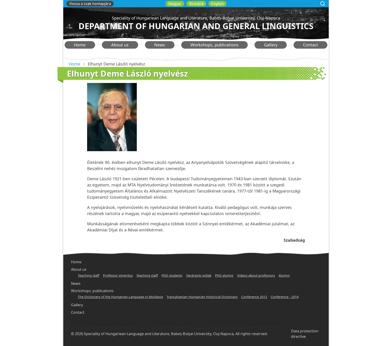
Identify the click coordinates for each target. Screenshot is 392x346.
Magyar (174, 3)
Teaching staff (88, 275)
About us (120, 45)
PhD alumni (224, 275)
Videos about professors (256, 275)
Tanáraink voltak (198, 275)
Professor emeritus (118, 275)
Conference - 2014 (285, 296)
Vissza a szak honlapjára (90, 3)
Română (196, 3)
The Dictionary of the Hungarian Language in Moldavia (120, 296)
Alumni (284, 275)
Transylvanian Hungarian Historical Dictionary (202, 296)
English (217, 3)
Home (80, 45)
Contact (310, 45)
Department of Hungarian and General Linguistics (196, 26)
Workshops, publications (214, 45)
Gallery (270, 45)
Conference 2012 (254, 296)
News (159, 45)
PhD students (172, 275)
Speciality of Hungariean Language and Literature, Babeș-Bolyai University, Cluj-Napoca (196, 18)
